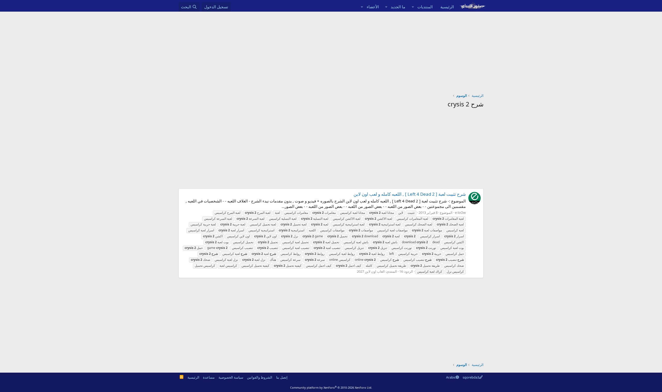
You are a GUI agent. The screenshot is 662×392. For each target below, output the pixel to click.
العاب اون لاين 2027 (371, 271)
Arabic (451, 377)
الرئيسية (447, 6)
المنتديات (425, 6)
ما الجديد (398, 6)
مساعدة (209, 377)
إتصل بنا (282, 377)
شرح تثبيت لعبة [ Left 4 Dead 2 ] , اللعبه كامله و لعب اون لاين (409, 194)
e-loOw (460, 212)
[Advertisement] (331, 50)
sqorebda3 (471, 377)
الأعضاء (373, 6)
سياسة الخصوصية (231, 377)
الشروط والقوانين (259, 377)
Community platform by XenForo (331, 387)
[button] (412, 7)
